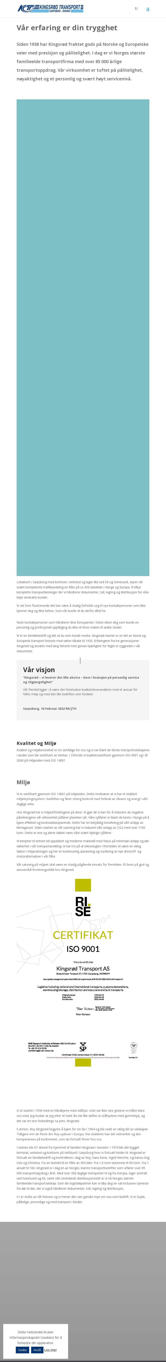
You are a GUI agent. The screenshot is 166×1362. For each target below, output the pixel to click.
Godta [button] (22, 1350)
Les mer (50, 1350)
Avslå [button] (37, 1350)
